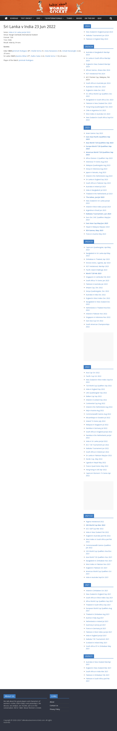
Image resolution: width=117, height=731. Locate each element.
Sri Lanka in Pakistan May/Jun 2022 (99, 455)
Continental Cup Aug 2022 (95, 403)
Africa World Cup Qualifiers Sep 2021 (99, 601)
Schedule (14, 18)
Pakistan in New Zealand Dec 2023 (99, 103)
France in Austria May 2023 (96, 234)
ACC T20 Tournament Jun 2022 (97, 445)
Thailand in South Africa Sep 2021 (98, 605)
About (52, 702)
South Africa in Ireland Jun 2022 (97, 452)
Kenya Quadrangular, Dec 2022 (97, 291)
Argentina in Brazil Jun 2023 (96, 210)
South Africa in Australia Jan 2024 (98, 83)
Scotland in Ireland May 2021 (96, 643)
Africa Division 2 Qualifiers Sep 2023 (99, 158)
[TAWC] (6, 18)
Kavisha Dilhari (21, 56)
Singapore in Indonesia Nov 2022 (98, 317)
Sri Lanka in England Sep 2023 (97, 179)
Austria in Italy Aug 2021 (95, 618)
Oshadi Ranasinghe (69, 51)
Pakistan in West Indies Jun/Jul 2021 (99, 632)
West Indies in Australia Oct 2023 (98, 114)
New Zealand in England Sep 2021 (98, 594)
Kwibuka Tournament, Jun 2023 (98, 214)
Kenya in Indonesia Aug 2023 (96, 169)
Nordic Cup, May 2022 (94, 459)
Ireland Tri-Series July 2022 (95, 421)
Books (79, 18)
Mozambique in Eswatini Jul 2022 (98, 417)
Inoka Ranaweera (51, 51)
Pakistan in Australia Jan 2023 (97, 284)
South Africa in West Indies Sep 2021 (99, 598)
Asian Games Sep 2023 (94, 133)
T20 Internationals (53, 18)
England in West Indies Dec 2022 (98, 298)
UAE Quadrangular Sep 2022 (96, 393)
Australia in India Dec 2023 (96, 87)
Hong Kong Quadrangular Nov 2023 (99, 107)
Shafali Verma (36, 51)
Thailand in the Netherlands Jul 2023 (99, 194)
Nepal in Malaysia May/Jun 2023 (98, 227)
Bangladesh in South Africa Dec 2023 (99, 100)
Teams (69, 18)
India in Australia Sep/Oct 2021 (97, 577)
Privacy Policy (55, 709)
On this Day (90, 18)
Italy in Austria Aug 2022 (95, 410)
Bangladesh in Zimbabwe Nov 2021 (99, 561)
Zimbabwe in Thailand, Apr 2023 (98, 259)
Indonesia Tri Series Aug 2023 (97, 162)
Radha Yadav (35, 56)
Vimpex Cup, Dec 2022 (94, 287)
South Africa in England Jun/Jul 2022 (99, 432)
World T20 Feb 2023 (93, 273)
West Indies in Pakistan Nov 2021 (98, 564)
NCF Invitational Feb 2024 (95, 74)
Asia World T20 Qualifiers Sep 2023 (99, 143)
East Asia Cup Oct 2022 (94, 321)
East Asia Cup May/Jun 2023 (97, 223)
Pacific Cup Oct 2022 (93, 376)
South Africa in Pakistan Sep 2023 (98, 183)
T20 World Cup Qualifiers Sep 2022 (99, 386)
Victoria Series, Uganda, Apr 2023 (98, 263)
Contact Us (54, 705)
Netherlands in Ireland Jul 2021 (97, 621)
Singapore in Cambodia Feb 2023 (98, 277)
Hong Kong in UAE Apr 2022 (96, 470)
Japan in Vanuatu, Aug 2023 (96, 172)
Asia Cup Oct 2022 (93, 373)
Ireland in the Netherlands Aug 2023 (99, 176)
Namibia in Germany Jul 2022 (96, 428)
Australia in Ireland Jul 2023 (96, 186)
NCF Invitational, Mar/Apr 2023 (97, 266)
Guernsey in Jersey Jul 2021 (96, 625)
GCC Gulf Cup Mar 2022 (94, 529)
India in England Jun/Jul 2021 (96, 635)
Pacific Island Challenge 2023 (96, 270)
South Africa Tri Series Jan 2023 (97, 280)
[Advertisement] (99, 346)
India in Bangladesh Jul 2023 (96, 190)
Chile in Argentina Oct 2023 (96, 110)
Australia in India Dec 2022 (96, 295)
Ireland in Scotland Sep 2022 (96, 400)
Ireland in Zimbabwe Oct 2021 (97, 590)
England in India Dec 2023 (95, 90)
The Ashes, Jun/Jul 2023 (95, 197)
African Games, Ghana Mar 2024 (98, 70)
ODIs (38, 18)
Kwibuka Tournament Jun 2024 (97, 35)
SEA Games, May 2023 (94, 230)
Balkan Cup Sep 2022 (94, 396)
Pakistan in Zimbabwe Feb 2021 (97, 675)
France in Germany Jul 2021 (96, 628)
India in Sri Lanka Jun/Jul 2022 (19, 32)
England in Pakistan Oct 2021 (96, 568)
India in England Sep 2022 (95, 389)
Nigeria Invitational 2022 (95, 521)
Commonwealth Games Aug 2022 (98, 414)
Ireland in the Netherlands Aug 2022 (99, 407)
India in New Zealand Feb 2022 (97, 532)
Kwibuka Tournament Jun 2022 (97, 448)
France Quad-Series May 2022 (97, 466)
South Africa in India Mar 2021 (97, 671)
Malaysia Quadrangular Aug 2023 (98, 165)
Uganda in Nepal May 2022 (96, 462)
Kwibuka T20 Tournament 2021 (97, 639)
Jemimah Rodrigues (20, 51)
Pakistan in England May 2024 (97, 39)
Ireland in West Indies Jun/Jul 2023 (98, 207)
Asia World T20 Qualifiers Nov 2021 (99, 557)
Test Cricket (26, 18)
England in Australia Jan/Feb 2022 (98, 536)
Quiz (99, 18)
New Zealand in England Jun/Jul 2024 (99, 32)
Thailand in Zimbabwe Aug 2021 (98, 614)
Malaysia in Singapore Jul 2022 (97, 425)
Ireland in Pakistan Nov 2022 (96, 314)
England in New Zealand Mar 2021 (98, 668)
